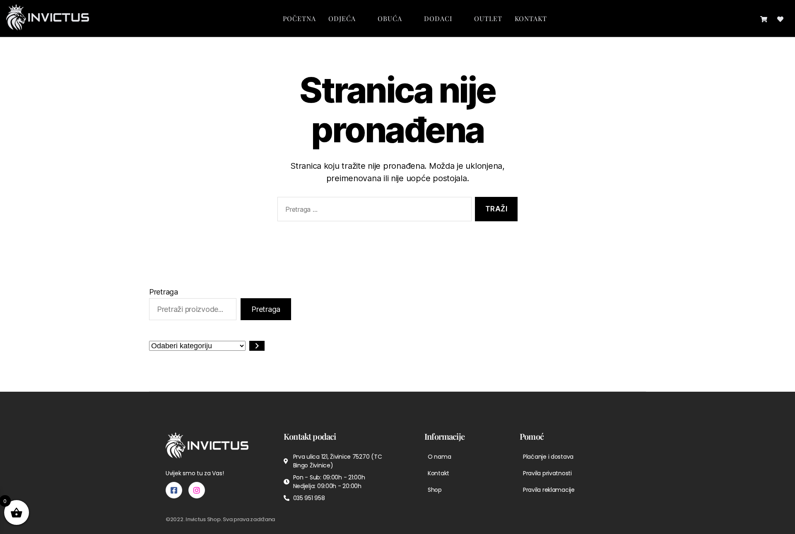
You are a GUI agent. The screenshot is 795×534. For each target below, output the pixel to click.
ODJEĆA (342, 18)
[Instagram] (196, 490)
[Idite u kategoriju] (257, 346)
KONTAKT (531, 18)
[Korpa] (763, 18)
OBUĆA (390, 18)
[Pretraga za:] (373, 211)
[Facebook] (174, 490)
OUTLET (488, 18)
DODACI (438, 18)
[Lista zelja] (780, 18)
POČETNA (299, 18)
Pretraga (163, 291)
